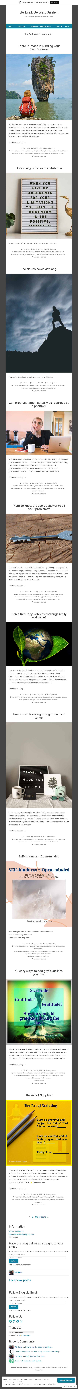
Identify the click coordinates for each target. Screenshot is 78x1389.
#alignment (18, 839)
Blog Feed (21, 26)
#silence (61, 153)
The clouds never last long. (39, 269)
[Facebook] (17, 1321)
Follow (13, 1261)
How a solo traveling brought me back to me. (39, 716)
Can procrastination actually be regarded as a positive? (39, 404)
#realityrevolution (59, 254)
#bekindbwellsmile (18, 697)
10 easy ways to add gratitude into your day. (39, 972)
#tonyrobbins (34, 700)
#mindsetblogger (17, 488)
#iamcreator (45, 486)
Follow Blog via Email (23, 1292)
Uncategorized (50, 148)
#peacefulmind (28, 153)
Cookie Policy (50, 1384)
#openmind (38, 949)
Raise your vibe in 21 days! (41, 26)
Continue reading (16, 142)
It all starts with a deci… (35, 1356)
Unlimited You (51, 249)
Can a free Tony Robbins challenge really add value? (39, 615)
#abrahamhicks (19, 252)
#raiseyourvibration (53, 599)
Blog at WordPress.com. (37, 1367)
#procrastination (38, 491)
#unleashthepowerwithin (49, 700)
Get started (54, 2)
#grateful (51, 1197)
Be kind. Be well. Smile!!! (39, 12)
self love (52, 837)
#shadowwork (51, 388)
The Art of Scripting (39, 1095)
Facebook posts (20, 1280)
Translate (26, 1335)
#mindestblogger (58, 252)
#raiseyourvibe (24, 700)
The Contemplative (22, 1352)
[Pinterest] (14, 1321)
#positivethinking (39, 388)
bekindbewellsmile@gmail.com (21, 1234)
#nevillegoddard (16, 254)
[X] (21, 1321)
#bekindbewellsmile (18, 151)
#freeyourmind (31, 151)
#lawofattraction (51, 151)
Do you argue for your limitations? (39, 168)
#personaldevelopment (42, 153)
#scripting (38, 1202)
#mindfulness (62, 151)
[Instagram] (10, 1321)
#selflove (54, 153)
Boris (17, 1361)
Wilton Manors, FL (16, 1231)
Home (10, 26)
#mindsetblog (17, 153)
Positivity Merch (63, 26)
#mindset (28, 597)
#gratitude (40, 151)
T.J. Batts (26, 148)
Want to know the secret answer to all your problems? (39, 507)
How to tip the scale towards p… (39, 1347)
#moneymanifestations (53, 597)
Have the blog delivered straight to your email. (36, 1245)
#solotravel (54, 842)
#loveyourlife (19, 597)
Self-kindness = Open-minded (39, 856)
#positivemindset (46, 254)
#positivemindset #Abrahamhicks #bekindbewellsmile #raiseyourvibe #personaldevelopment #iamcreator (38, 952)
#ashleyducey (31, 1197)
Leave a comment (40, 156)
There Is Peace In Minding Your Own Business (39, 47)
